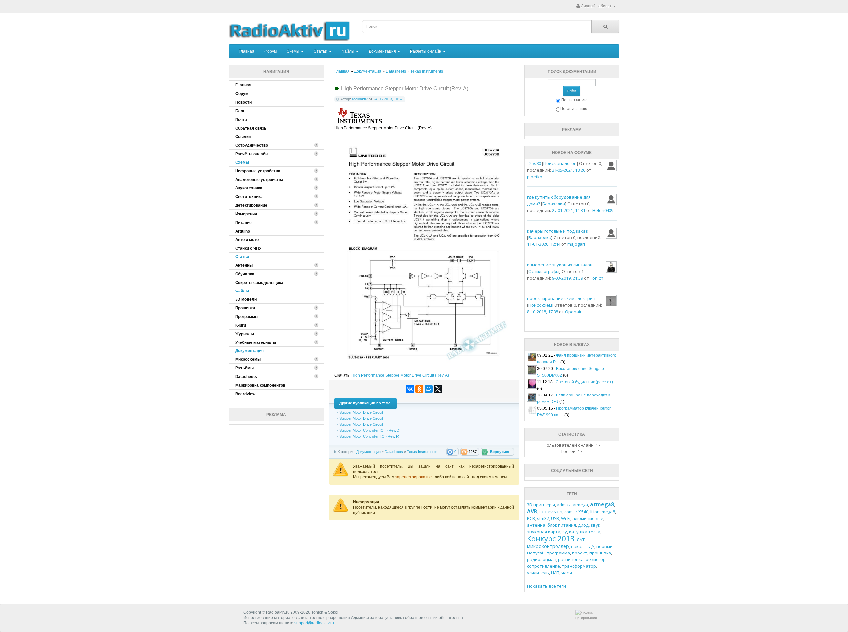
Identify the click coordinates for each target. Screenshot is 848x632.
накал (577, 546)
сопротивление (543, 566)
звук (595, 525)
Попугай (536, 553)
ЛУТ (581, 540)
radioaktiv (360, 99)
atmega (580, 505)
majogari (576, 244)
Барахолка (553, 204)
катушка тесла (584, 532)
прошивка (600, 553)
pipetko (534, 177)
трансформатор (579, 566)
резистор (596, 559)
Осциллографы (543, 271)
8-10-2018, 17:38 (542, 312)
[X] (438, 389)
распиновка (571, 559)
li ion (595, 512)
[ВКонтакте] (410, 389)
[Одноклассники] (419, 389)
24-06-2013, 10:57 (388, 99)
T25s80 (534, 163)
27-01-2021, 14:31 (568, 210)
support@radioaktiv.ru (314, 623)
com (568, 512)
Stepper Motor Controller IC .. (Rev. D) (370, 430)
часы (566, 573)
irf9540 (581, 512)
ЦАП (555, 573)
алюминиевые (587, 518)
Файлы (348, 51)
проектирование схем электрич (561, 298)
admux (564, 505)
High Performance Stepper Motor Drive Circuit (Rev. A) (400, 375)
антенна (536, 525)
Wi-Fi (565, 518)
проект (579, 553)
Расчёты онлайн (426, 51)
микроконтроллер (548, 546)
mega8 (608, 512)
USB (555, 518)
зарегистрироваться (415, 477)
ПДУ (590, 546)
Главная (246, 51)
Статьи (321, 51)
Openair (573, 312)
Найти (571, 91)
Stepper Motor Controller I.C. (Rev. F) (369, 436)
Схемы (293, 51)
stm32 (543, 518)
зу (564, 532)
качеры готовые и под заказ (557, 231)
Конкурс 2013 (551, 538)
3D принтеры (541, 505)
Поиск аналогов (560, 163)
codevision (550, 511)
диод (583, 525)
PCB (531, 518)
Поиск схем (540, 305)
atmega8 (602, 504)
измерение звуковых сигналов (560, 265)
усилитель (538, 573)
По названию (574, 100)
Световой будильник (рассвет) (584, 382)
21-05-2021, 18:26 (568, 170)
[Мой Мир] (429, 389)
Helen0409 (602, 210)
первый (604, 546)
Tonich (596, 278)
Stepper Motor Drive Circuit (361, 412)
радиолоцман (541, 559)
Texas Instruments (422, 452)
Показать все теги (546, 586)
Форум (270, 51)
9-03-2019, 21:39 (567, 278)
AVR (532, 511)
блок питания (561, 525)
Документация (383, 51)
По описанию (573, 108)
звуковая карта (543, 532)
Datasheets (394, 452)
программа (558, 553)
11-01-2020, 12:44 (543, 244)
